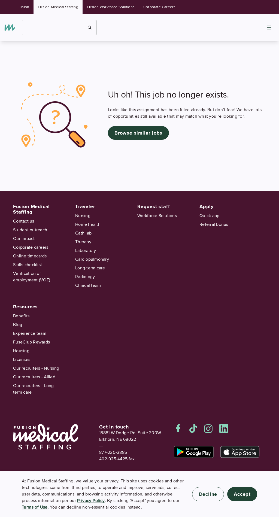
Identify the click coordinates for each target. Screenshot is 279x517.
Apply (206, 206)
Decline (208, 494)
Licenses (21, 359)
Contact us (23, 221)
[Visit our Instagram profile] (208, 428)
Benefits (21, 316)
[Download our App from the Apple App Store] (240, 452)
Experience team (29, 333)
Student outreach (30, 230)
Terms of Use (35, 507)
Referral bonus (213, 224)
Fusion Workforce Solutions (111, 7)
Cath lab (83, 233)
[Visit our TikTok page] (193, 428)
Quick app (209, 215)
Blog (17, 324)
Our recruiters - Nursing (36, 368)
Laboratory (85, 250)
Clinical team (88, 285)
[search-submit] (89, 27)
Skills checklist (27, 264)
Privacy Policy (91, 500)
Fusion (23, 7)
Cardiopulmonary (92, 259)
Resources (25, 307)
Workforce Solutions (157, 215)
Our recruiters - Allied (34, 377)
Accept (242, 494)
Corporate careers (30, 247)
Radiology (85, 276)
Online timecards (30, 256)
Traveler (85, 206)
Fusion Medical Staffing (58, 7)
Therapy (83, 242)
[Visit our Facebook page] (178, 428)
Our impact (24, 238)
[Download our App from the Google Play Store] (194, 452)
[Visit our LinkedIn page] (223, 428)
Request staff (153, 206)
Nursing (82, 215)
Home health (88, 224)
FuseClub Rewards (31, 342)
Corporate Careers (159, 7)
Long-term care (90, 268)
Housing (21, 351)
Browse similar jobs (138, 133)
